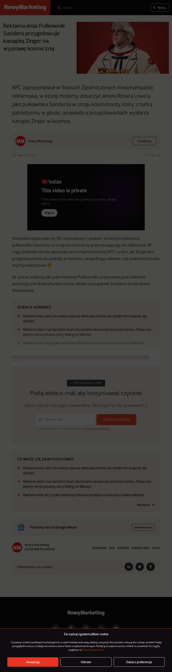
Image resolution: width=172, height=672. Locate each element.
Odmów (86, 662)
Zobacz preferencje (139, 662)
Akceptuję (33, 662)
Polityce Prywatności (92, 650)
